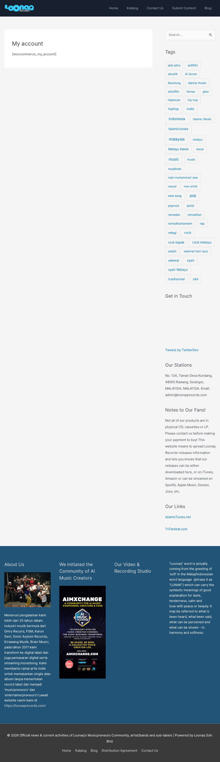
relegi (172, 233)
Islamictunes (178, 129)
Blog (94, 750)
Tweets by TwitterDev (182, 350)
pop (193, 195)
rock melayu (201, 242)
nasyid (172, 186)
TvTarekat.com (176, 529)
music (174, 159)
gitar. (206, 91)
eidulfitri (173, 91)
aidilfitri (193, 65)
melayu (198, 139)
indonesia (177, 119)
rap (202, 223)
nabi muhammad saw (183, 177)
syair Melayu (178, 270)
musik (191, 159)
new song (175, 195)
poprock (173, 205)
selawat (173, 260)
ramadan (174, 214)
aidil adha (174, 65)
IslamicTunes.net (178, 517)
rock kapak (176, 242)
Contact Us (149, 750)
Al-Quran (191, 74)
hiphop (173, 109)
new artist (190, 186)
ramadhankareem (180, 223)
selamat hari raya (196, 251)
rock (187, 233)
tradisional (176, 279)
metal (199, 149)
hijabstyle (174, 100)
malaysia (177, 139)
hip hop (193, 100)
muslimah (174, 169)
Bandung (174, 83)
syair (190, 260)
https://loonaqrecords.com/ (25, 706)
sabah (172, 251)
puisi (190, 206)
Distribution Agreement (119, 750)
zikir (196, 279)
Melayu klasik (178, 149)
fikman (190, 91)
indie (190, 109)
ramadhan (195, 214)
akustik (173, 74)
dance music (197, 83)
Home (66, 750)
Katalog (81, 750)
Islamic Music (202, 119)
